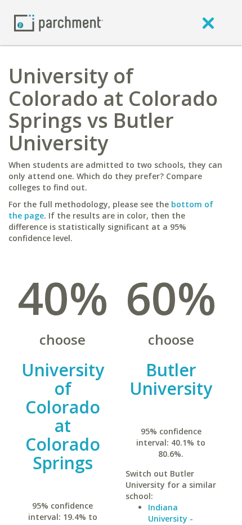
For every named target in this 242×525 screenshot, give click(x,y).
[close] (208, 22)
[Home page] (58, 22)
